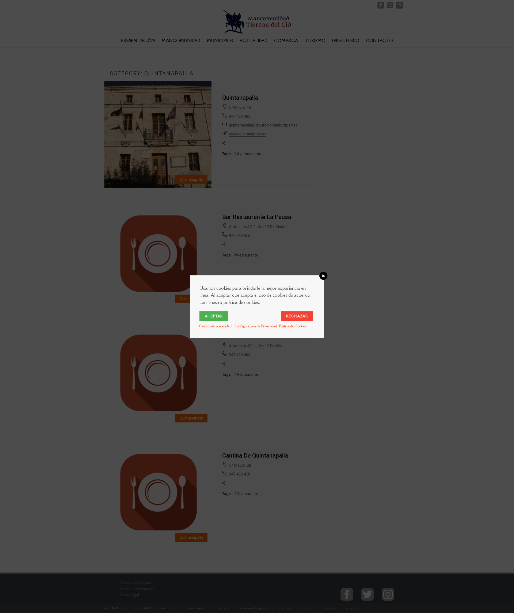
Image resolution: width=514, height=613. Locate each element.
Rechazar (297, 316)
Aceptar (214, 316)
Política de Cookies (292, 326)
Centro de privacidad (215, 326)
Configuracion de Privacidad (255, 326)
